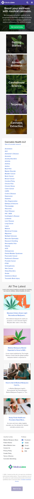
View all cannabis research (13, 144)
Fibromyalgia (9, 206)
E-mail (26, 445)
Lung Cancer (9, 223)
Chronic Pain (9, 183)
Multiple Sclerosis (11, 236)
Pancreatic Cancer (11, 256)
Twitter (27, 443)
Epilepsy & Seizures (11, 203)
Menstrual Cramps (11, 231)
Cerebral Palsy (10, 181)
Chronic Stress (10, 186)
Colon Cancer (9, 188)
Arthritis (7, 161)
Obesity (7, 246)
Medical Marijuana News (10, 440)
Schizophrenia (10, 266)
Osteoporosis (9, 251)
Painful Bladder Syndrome (13, 253)
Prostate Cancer (10, 261)
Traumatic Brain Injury (12, 278)
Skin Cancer (9, 268)
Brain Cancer (9, 176)
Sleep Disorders (10, 271)
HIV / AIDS (8, 213)
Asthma (7, 163)
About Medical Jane (9, 445)
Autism (7, 166)
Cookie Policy (7, 453)
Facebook (28, 440)
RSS (26, 451)
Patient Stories (7, 442)
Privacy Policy (7, 451)
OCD (6, 248)
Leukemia (8, 218)
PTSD (7, 263)
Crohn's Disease (10, 193)
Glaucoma (8, 208)
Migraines (8, 233)
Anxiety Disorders (11, 158)
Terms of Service (8, 456)
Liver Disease (9, 221)
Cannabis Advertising (9, 459)
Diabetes (8, 198)
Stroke (7, 273)
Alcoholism (8, 149)
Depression (9, 196)
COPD (7, 191)
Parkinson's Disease (12, 258)
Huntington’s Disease (12, 216)
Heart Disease (10, 211)
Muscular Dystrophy (11, 238)
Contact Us (6, 448)
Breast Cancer (10, 178)
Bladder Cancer (10, 173)
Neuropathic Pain (11, 243)
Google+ (27, 448)
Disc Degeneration (11, 201)
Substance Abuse (11, 276)
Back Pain (8, 168)
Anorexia (8, 156)
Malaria (7, 228)
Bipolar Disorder (10, 171)
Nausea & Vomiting (11, 241)
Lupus (7, 226)
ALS (6, 151)
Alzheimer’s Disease (12, 154)
